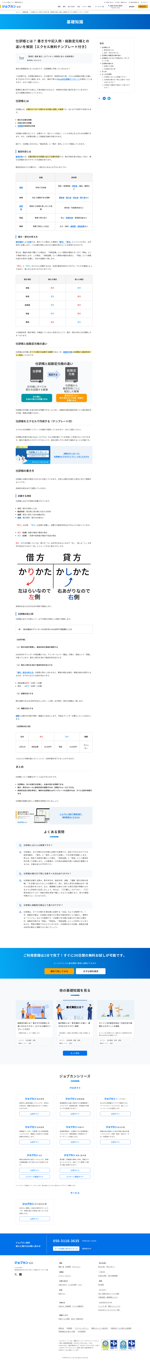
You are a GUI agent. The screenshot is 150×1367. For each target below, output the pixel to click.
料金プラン (62, 1293)
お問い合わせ (109, 2)
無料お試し (143, 6)
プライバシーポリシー (82, 1328)
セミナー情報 (86, 6)
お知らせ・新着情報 (65, 1306)
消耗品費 (80, 226)
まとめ (104, 71)
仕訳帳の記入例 (109, 69)
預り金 (82, 197)
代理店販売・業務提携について (108, 1297)
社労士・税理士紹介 (77, 1319)
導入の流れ (71, 6)
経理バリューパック (114, 1306)
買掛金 (61, 197)
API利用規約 (82, 1331)
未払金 (75, 197)
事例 (64, 6)
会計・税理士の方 (122, 2)
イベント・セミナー (65, 1276)
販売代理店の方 (135, 2)
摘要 (19, 517)
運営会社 (61, 1328)
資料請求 (131, 6)
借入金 (68, 197)
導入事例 (101, 1284)
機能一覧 (61, 1267)
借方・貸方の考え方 (25, 672)
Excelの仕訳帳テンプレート (69, 79)
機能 (59, 6)
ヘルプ (80, 1284)
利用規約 (69, 1328)
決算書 (20, 126)
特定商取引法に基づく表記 (67, 1331)
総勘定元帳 (67, 352)
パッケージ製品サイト (34, 1176)
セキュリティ (76, 1267)
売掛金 (74, 186)
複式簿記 (19, 241)
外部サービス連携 (64, 1319)
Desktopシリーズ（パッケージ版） (109, 1310)
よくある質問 (107, 74)
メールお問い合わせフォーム (66, 1248)
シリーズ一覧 (102, 1306)
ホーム (18, 12)
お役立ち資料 (102, 1276)
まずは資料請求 (90, 971)
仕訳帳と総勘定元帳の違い (111, 55)
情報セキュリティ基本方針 (99, 1328)
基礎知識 (25, 12)
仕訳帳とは (106, 47)
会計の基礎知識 (113, 1276)
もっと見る (75, 1053)
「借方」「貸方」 (65, 241)
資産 (21, 187)
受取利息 (69, 217)
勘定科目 (19, 156)
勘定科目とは (109, 50)
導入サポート (111, 1267)
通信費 (73, 226)
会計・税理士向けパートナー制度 (108, 1293)
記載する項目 (109, 66)
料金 (78, 6)
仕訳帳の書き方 (107, 63)
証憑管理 (68, 1267)
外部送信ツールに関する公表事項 (121, 1328)
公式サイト (34, 1113)
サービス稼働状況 (77, 1306)
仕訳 (30, 241)
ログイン (145, 2)
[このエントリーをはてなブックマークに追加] (109, 98)
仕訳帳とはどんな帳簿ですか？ (115, 77)
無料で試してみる (59, 971)
